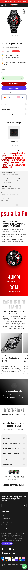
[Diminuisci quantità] (3, 72)
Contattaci (14, 431)
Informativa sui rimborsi (5, 514)
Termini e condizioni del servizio (6, 523)
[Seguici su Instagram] (6, 549)
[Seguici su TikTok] (14, 549)
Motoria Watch (5, 40)
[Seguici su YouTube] (10, 549)
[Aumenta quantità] (9, 72)
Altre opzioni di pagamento (14, 92)
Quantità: (3, 69)
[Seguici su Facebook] (2, 549)
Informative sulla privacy (5, 519)
